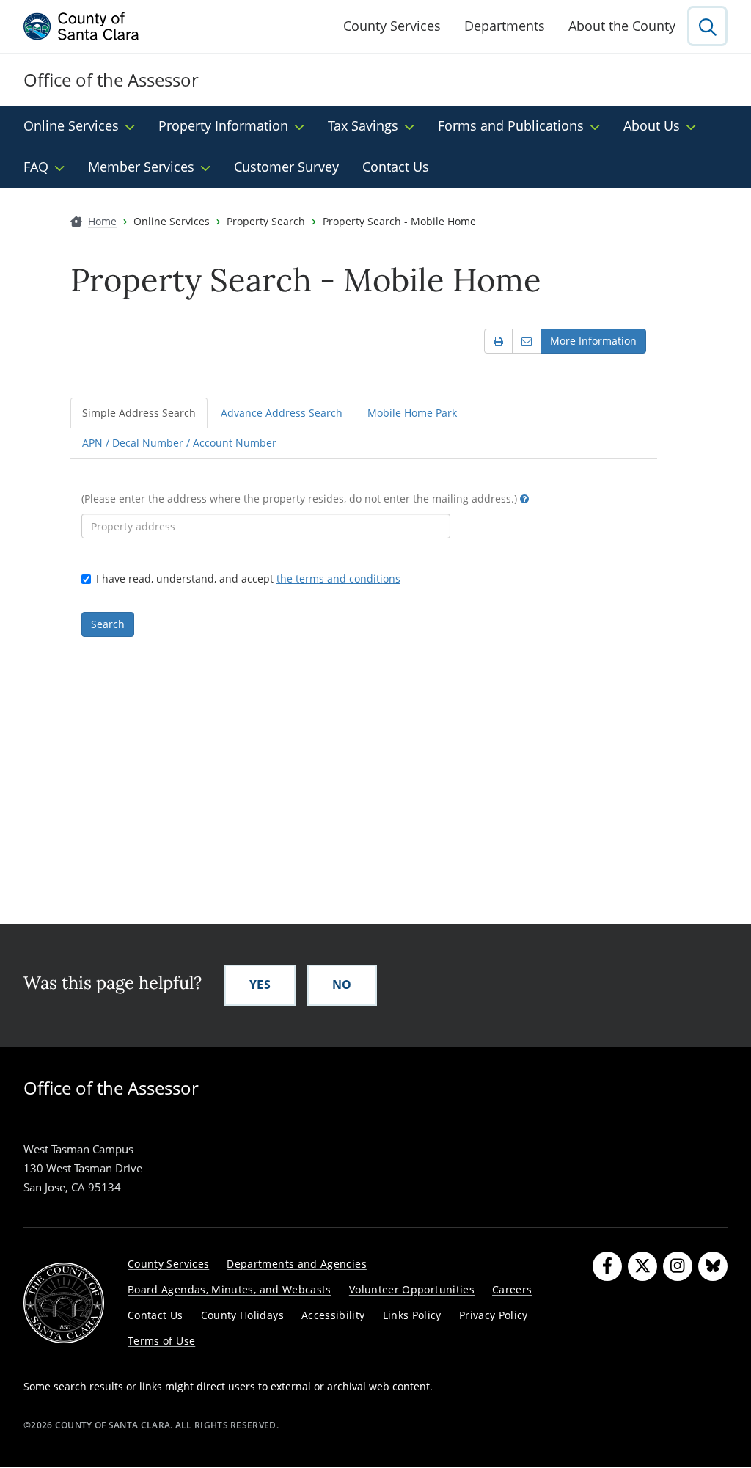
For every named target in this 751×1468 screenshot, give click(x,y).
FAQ (35, 166)
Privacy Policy (493, 1315)
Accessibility (333, 1315)
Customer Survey (286, 166)
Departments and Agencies (297, 1264)
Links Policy (412, 1315)
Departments (504, 25)
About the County (621, 25)
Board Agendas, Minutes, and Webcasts (229, 1289)
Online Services (71, 125)
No (342, 984)
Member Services (141, 166)
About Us (651, 125)
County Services (392, 25)
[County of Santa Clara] (81, 26)
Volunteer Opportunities (412, 1289)
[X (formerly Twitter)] (642, 1266)
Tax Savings (363, 125)
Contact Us (395, 166)
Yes (260, 984)
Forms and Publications (511, 125)
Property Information (223, 125)
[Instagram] (677, 1266)
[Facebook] (607, 1266)
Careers (512, 1289)
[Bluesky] (713, 1266)
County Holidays (242, 1315)
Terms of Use (161, 1341)
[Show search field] (707, 26)
